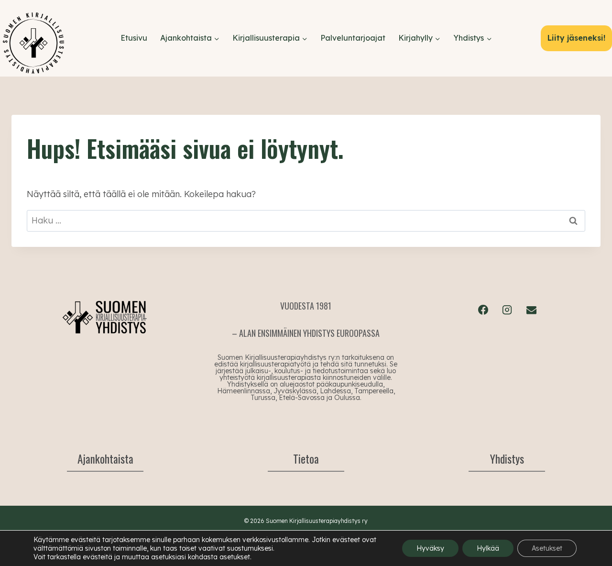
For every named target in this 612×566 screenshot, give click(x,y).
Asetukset (547, 548)
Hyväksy (430, 548)
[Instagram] (507, 310)
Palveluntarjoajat (352, 38)
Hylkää (488, 548)
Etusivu (133, 38)
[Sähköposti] (531, 310)
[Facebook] (483, 310)
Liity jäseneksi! (576, 38)
